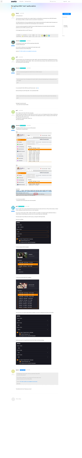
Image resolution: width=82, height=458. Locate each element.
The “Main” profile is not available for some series (27, 51)
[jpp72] (49, 35)
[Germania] (44, 35)
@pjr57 (17, 208)
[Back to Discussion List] (1, 1)
